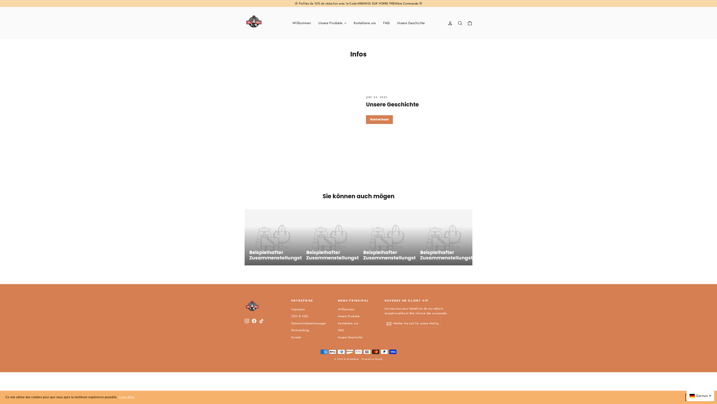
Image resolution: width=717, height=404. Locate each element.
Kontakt (296, 337)
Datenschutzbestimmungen (308, 323)
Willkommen (301, 23)
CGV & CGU (299, 316)
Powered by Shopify (372, 359)
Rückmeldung (300, 330)
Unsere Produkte (330, 23)
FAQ (386, 23)
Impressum (298, 309)
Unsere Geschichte (411, 23)
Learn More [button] (127, 397)
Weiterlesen (379, 119)
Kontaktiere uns (365, 23)
